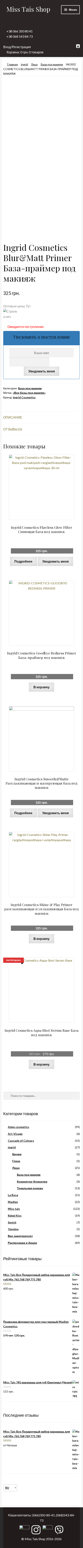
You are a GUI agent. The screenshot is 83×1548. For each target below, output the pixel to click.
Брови (17, 1154)
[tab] (41, 417)
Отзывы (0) (12, 429)
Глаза (16, 1161)
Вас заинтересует (20, 1236)
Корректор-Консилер (32, 1181)
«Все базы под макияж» (29, 392)
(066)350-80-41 (43, 1515)
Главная (12, 64)
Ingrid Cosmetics (24, 397)
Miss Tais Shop (28, 9)
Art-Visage (15, 1133)
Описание (12, 417)
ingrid (24, 64)
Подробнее (23, 561)
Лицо (34, 64)
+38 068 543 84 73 (19, 36)
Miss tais (14, 1208)
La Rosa (13, 1195)
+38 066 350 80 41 (19, 31)
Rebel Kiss (15, 1215)
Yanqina (13, 1229)
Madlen (13, 1202)
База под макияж (52, 64)
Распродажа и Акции (22, 1242)
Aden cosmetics (18, 1127)
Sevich (12, 1222)
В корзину (41, 687)
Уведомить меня (41, 371)
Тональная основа (30, 1188)
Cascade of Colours (21, 1140)
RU (7, 1487)
